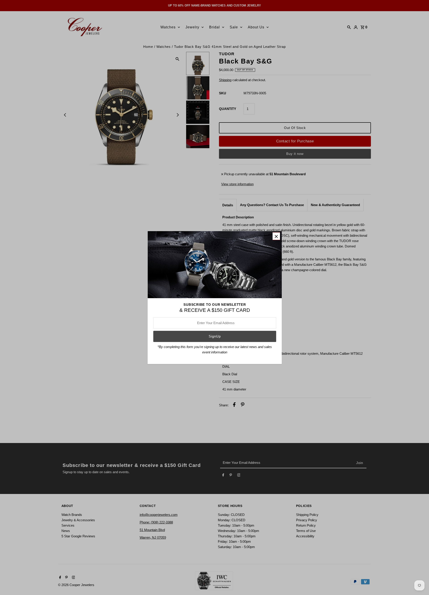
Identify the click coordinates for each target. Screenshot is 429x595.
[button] (276, 236)
